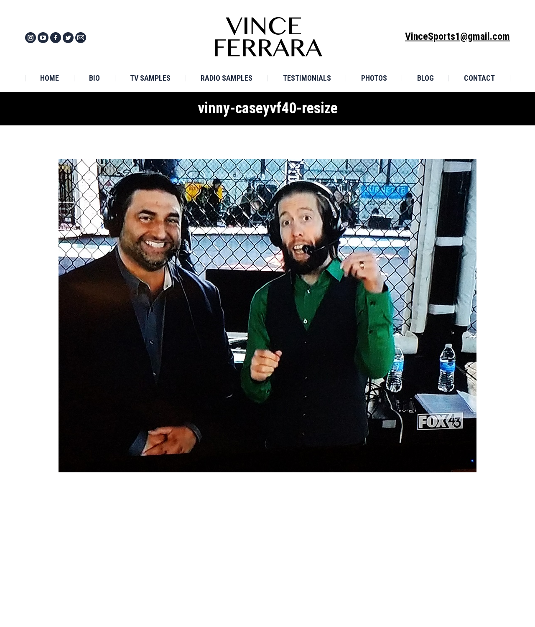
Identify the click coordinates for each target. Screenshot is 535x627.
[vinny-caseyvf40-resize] (267, 315)
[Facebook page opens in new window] (55, 37)
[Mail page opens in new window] (80, 37)
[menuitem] (49, 78)
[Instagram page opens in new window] (30, 37)
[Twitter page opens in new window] (68, 37)
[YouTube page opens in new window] (43, 37)
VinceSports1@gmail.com (457, 36)
